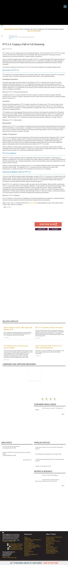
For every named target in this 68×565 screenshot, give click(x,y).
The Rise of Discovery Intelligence (50, 475)
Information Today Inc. (7, 541)
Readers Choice (28, 549)
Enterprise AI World (50, 539)
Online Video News (28, 551)
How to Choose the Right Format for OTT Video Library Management (48, 347)
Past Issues (55, 229)
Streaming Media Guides (30, 547)
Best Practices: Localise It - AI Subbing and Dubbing (49, 408)
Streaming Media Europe (51, 550)
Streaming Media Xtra (29, 543)
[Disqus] (34, 256)
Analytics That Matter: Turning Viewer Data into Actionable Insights (16, 453)
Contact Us (27, 555)
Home (25, 537)
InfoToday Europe (50, 543)
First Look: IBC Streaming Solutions (11, 446)
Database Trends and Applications (54, 537)
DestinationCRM (50, 538)
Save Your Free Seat (32, 31)
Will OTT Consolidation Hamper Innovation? (49, 328)
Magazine (27, 538)
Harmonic (31, 203)
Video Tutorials (27, 542)
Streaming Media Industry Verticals (32, 546)
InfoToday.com (49, 542)
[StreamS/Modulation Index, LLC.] (34, 375)
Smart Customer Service (51, 547)
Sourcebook (27, 550)
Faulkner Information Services (53, 541)
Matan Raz (12, 37)
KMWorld (48, 545)
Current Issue (41, 229)
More (63, 414)
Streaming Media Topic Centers (31, 545)
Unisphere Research (50, 553)
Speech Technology (50, 549)
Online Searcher (49, 546)
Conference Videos (28, 541)
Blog (10, 38)
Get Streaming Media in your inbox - (34, 563)
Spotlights (26, 553)
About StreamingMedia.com (30, 554)
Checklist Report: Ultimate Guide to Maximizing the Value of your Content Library (47, 480)
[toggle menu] (65, 6)
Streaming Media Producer (52, 551)
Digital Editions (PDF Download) (32, 539)
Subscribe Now (46, 224)
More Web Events (27, 460)
